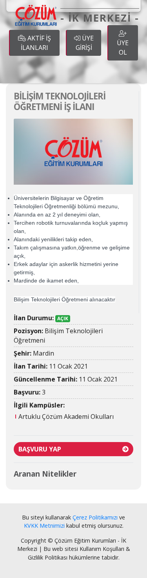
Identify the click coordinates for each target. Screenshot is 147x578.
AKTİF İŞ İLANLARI (36, 43)
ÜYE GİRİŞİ (85, 43)
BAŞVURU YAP (39, 449)
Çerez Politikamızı (95, 517)
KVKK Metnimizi (44, 525)
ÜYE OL (123, 48)
